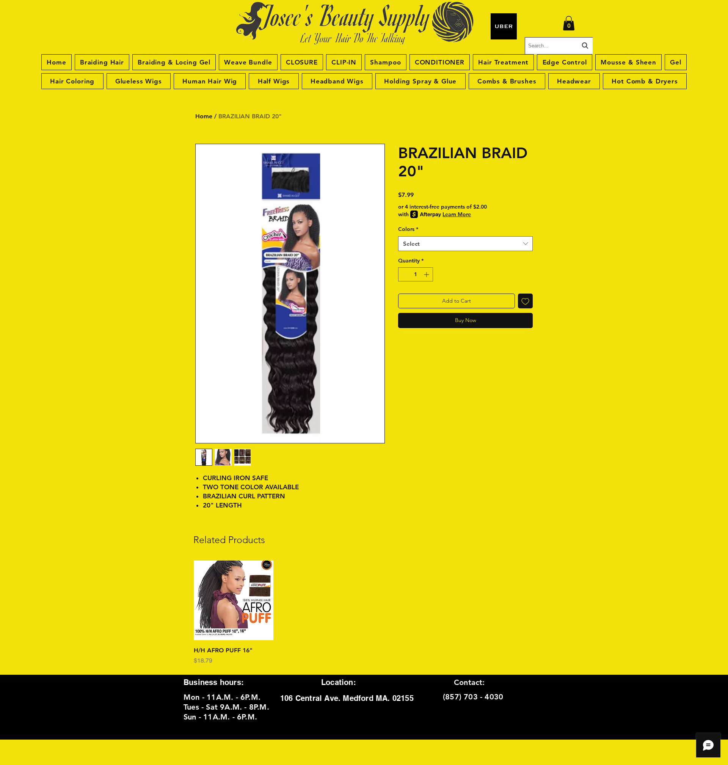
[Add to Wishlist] (525, 301)
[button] (569, 23)
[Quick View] (233, 600)
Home (203, 116)
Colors (408, 229)
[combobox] (465, 243)
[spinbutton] (415, 274)
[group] (364, 613)
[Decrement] (404, 274)
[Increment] (427, 274)
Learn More (456, 214)
